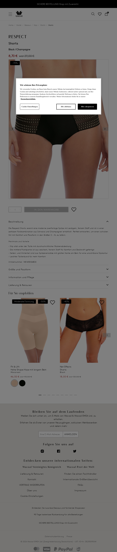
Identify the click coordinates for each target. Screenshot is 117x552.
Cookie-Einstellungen (30, 106)
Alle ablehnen (66, 106)
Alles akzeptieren (87, 106)
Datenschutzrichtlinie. (28, 99)
